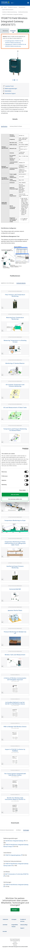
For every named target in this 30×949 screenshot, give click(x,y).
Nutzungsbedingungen (15, 939)
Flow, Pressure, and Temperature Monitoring (15, 295)
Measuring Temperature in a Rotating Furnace (15, 341)
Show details (22, 490)
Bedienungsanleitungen (11, 88)
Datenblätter (8, 91)
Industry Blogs (23, 924)
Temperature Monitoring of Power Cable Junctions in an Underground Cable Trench (15, 543)
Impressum (15, 943)
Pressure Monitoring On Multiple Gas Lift (15, 632)
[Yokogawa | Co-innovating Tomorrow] (5, 3)
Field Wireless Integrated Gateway (14, 840)
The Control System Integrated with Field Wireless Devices (15, 774)
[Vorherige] (12, 80)
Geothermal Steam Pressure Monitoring (15, 567)
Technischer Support (10, 93)
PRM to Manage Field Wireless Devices (15, 726)
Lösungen (14, 919)
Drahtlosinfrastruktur (23, 12)
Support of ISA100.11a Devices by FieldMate (15, 750)
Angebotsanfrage (23, 30)
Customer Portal (9, 86)
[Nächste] (17, 80)
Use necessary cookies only (15, 499)
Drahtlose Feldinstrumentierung (9, 12)
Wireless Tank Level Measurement (15, 654)
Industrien (5, 919)
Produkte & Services (12, 7)
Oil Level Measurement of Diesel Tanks (15, 407)
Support (22, 928)
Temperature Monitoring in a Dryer (15, 520)
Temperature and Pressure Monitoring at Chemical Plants (15, 429)
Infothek (5, 924)
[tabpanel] (15, 63)
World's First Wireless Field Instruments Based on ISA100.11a (15, 798)
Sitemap (15, 945)
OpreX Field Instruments (7, 9)
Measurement (22, 7)
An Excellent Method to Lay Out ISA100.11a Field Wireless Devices (15, 703)
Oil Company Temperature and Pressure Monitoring (15, 385)
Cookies (15, 942)
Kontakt (14, 910)
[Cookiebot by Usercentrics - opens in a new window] (22, 449)
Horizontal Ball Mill (15, 589)
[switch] (26, 476)
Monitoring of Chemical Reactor (15, 363)
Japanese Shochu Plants (15, 610)
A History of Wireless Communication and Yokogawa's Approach (15, 678)
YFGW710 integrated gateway (13, 855)
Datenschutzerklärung (15, 940)
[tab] (4, 126)
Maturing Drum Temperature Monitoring (15, 318)
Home (5, 7)
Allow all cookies (15, 494)
